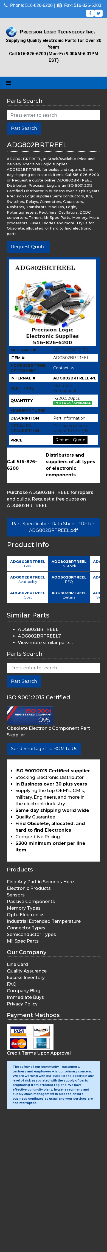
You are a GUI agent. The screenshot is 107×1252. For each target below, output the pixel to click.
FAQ (11, 984)
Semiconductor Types (31, 934)
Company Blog (23, 990)
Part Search (24, 128)
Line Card (17, 964)
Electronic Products (29, 888)
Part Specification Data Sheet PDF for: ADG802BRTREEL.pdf (53, 527)
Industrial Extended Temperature (44, 921)
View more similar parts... (45, 642)
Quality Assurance (27, 971)
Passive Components (31, 901)
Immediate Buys (25, 997)
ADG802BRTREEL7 (39, 636)
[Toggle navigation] (9, 83)
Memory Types (24, 908)
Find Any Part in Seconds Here (40, 881)
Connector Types (26, 927)
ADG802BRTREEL (38, 629)
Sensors (16, 895)
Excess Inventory (26, 977)
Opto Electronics (25, 914)
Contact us (63, 367)
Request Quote (28, 246)
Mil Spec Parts (23, 941)
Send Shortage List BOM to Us (44, 748)
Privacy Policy (22, 1004)
